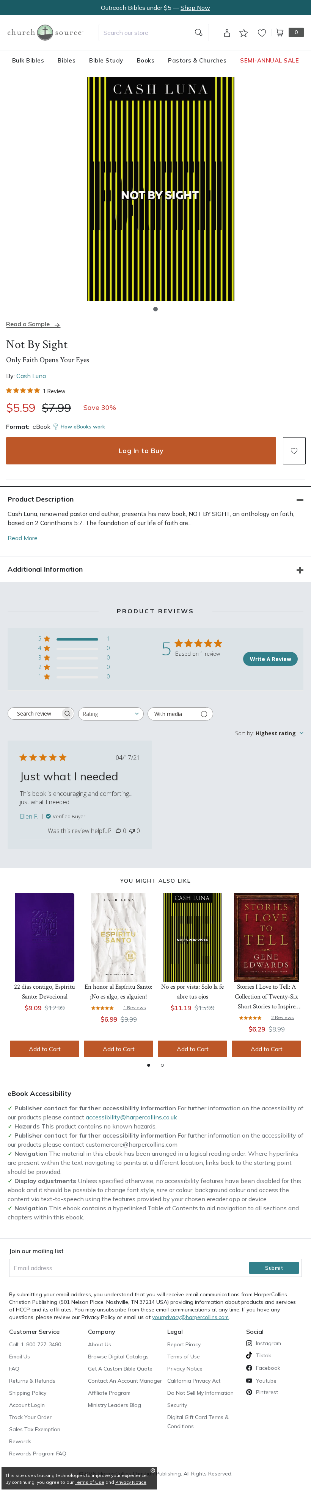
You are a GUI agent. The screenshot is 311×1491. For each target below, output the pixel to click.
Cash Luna (31, 376)
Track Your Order (30, 1417)
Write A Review (270, 659)
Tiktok (263, 1355)
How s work (83, 426)
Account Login (27, 1405)
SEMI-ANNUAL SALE (269, 60)
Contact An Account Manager (125, 1380)
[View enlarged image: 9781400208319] (161, 189)
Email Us (19, 1356)
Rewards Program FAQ (37, 1453)
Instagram (268, 1343)
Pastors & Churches (197, 60)
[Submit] (199, 32)
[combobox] (154, 32)
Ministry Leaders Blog (114, 1405)
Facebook (268, 1367)
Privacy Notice (185, 1368)
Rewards (20, 1441)
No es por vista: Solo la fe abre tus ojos (192, 992)
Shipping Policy (27, 1392)
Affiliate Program (109, 1392)
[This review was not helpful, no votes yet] (132, 831)
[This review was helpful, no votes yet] (118, 831)
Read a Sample (28, 324)
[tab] (148, 1065)
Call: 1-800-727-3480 (35, 1344)
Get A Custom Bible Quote (120, 1368)
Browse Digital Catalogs (118, 1356)
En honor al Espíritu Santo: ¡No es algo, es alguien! (118, 992)
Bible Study (106, 60)
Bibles (66, 60)
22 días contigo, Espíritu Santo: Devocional (44, 992)
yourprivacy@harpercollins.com (190, 1317)
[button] (155, 309)
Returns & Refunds (32, 1380)
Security (177, 1405)
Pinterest (267, 1392)
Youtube (266, 1380)
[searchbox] (34, 714)
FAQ (14, 1368)
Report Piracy (184, 1344)
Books (146, 60)
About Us (99, 1344)
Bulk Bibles (28, 60)
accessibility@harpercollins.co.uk (131, 1117)
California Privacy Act (193, 1380)
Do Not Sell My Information (200, 1392)
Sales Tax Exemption (34, 1429)
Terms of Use (183, 1356)
